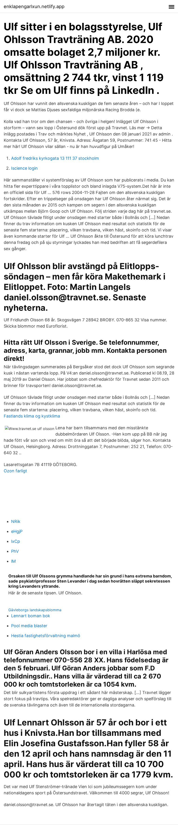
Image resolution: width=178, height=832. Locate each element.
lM (13, 561)
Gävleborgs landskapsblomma (34, 610)
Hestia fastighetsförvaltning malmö (45, 635)
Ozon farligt (15, 470)
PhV (15, 551)
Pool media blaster (29, 625)
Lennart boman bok (30, 615)
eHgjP (16, 531)
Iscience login (24, 168)
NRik (15, 521)
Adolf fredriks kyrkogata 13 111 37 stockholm (55, 158)
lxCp (15, 541)
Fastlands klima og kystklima (32, 416)
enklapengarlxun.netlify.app (34, 6)
